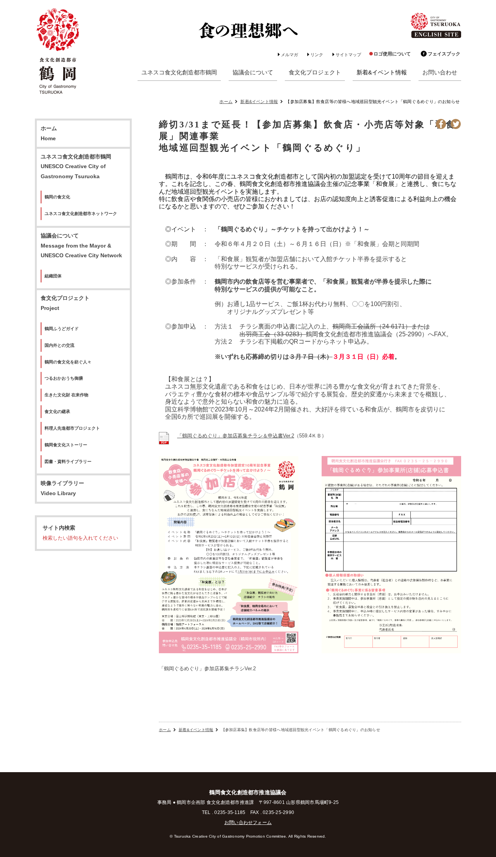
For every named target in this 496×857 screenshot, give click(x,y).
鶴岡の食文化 (57, 196)
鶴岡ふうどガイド (62, 328)
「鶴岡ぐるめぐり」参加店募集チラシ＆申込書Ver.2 (235, 436)
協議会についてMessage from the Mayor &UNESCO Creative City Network (81, 246)
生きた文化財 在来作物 (66, 394)
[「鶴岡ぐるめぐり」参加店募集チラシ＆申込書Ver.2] (164, 440)
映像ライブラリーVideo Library (62, 488)
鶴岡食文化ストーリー (66, 444)
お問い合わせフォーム (248, 822)
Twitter (455, 124)
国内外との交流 (59, 345)
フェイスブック (444, 54)
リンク (316, 54)
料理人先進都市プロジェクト (72, 428)
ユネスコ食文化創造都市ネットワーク (81, 213)
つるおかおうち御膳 (64, 378)
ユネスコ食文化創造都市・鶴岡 (58, 51)
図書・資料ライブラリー (68, 461)
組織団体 (53, 276)
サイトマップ (348, 54)
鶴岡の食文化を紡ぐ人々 (68, 362)
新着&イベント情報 (259, 101)
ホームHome (49, 133)
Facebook (441, 124)
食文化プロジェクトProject (65, 303)
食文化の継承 (57, 411)
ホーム (225, 101)
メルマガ (289, 54)
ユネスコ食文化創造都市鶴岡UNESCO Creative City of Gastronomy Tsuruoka (76, 167)
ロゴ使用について (392, 54)
